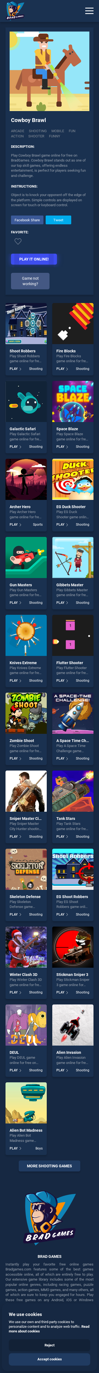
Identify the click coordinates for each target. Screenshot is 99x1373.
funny (54, 136)
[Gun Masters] (26, 557)
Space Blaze (67, 429)
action (17, 136)
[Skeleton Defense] (26, 869)
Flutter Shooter (69, 663)
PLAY (14, 369)
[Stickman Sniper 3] (73, 947)
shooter (36, 136)
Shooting (38, 131)
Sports (38, 524)
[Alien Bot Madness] (26, 1102)
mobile (57, 131)
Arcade (17, 131)
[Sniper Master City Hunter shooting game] (26, 791)
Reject (49, 1345)
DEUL (14, 1052)
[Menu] (89, 11)
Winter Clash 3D (23, 974)
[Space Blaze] (73, 401)
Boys (39, 1148)
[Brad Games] (12, 11)
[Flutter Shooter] (73, 635)
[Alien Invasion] (73, 1025)
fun (72, 131)
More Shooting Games (49, 1166)
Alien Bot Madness (26, 1130)
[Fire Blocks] (73, 323)
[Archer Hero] (26, 479)
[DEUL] (26, 1025)
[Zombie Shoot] (26, 713)
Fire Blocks (66, 351)
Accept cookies (49, 1359)
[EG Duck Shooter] (73, 479)
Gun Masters (21, 585)
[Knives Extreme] (26, 635)
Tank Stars (65, 818)
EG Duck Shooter (71, 507)
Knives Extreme (23, 663)
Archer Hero (20, 507)
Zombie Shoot (22, 740)
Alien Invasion (68, 1052)
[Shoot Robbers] (26, 323)
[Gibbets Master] (73, 557)
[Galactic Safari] (26, 401)
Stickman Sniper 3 (72, 974)
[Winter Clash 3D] (26, 947)
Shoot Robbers (22, 351)
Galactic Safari (23, 429)
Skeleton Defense (25, 896)
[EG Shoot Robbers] (73, 869)
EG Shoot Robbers (72, 896)
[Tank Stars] (73, 791)
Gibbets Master (69, 585)
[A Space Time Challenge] (73, 713)
